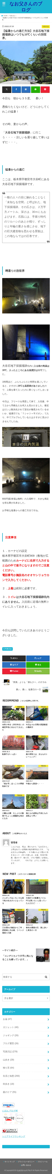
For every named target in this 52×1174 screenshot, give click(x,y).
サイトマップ (10, 1162)
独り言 (8, 1067)
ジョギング (10, 1035)
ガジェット (10, 1027)
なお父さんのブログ (26, 6)
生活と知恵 (11, 1076)
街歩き (8, 1084)
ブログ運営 (10, 1043)
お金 (7, 1019)
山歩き (8, 1059)
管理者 (14, 842)
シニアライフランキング (13, 1136)
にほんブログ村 (10, 1110)
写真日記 (8, 649)
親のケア (9, 1092)
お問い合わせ (26, 1165)
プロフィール (43, 1162)
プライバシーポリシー (26, 1162)
